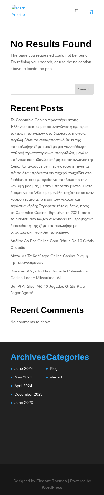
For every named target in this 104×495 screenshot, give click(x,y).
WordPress (52, 487)
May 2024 (23, 377)
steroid (56, 377)
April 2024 (23, 385)
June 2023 (23, 402)
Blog (54, 368)
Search (84, 89)
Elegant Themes (51, 481)
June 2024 (23, 368)
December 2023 (28, 394)
